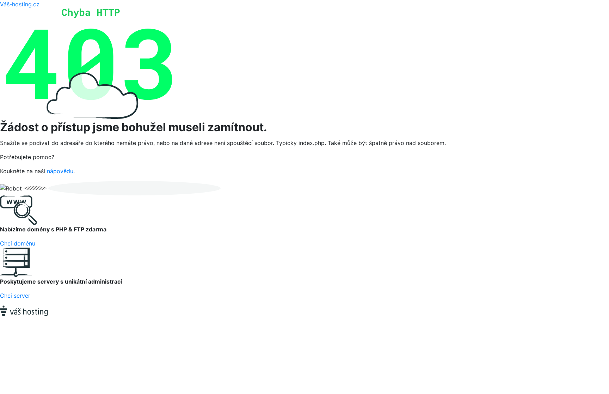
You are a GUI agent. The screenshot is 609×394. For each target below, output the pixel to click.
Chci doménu (17, 243)
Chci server (15, 295)
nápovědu (60, 171)
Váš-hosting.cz (19, 4)
